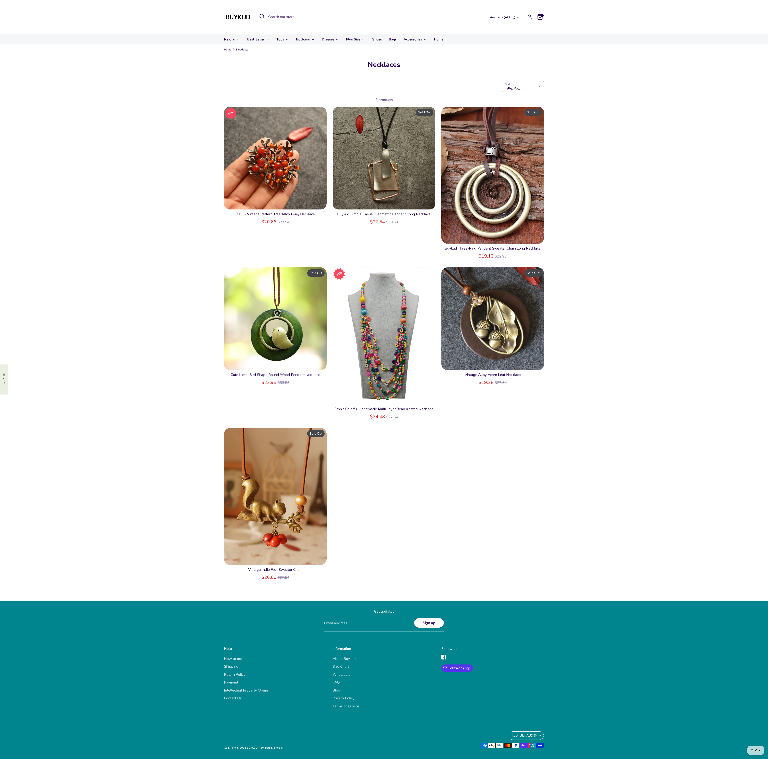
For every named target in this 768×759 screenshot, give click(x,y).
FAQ (336, 682)
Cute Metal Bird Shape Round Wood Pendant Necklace (275, 374)
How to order (235, 658)
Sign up (429, 622)
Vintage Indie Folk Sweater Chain (275, 569)
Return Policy (234, 674)
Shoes (377, 39)
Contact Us (233, 698)
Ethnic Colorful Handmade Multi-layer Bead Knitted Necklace (383, 409)
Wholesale (341, 674)
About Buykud (344, 658)
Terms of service (346, 706)
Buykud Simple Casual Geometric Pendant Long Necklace (384, 214)
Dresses (328, 39)
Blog (336, 690)
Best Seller (256, 39)
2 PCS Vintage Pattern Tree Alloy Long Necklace (275, 214)
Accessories (413, 39)
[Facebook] (443, 657)
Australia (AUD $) (502, 17)
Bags (393, 39)
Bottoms (303, 39)
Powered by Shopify (271, 748)
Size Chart (341, 666)
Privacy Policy (343, 698)
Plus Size (353, 39)
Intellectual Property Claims (246, 690)
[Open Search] (262, 16)
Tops (280, 39)
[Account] (530, 17)
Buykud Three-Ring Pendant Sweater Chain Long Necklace (493, 248)
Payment (231, 682)
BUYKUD (252, 748)
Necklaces (242, 49)
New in (230, 39)
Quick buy (275, 202)
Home (438, 39)
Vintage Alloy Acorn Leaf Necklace (493, 374)
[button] (4, 379)
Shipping (231, 666)
